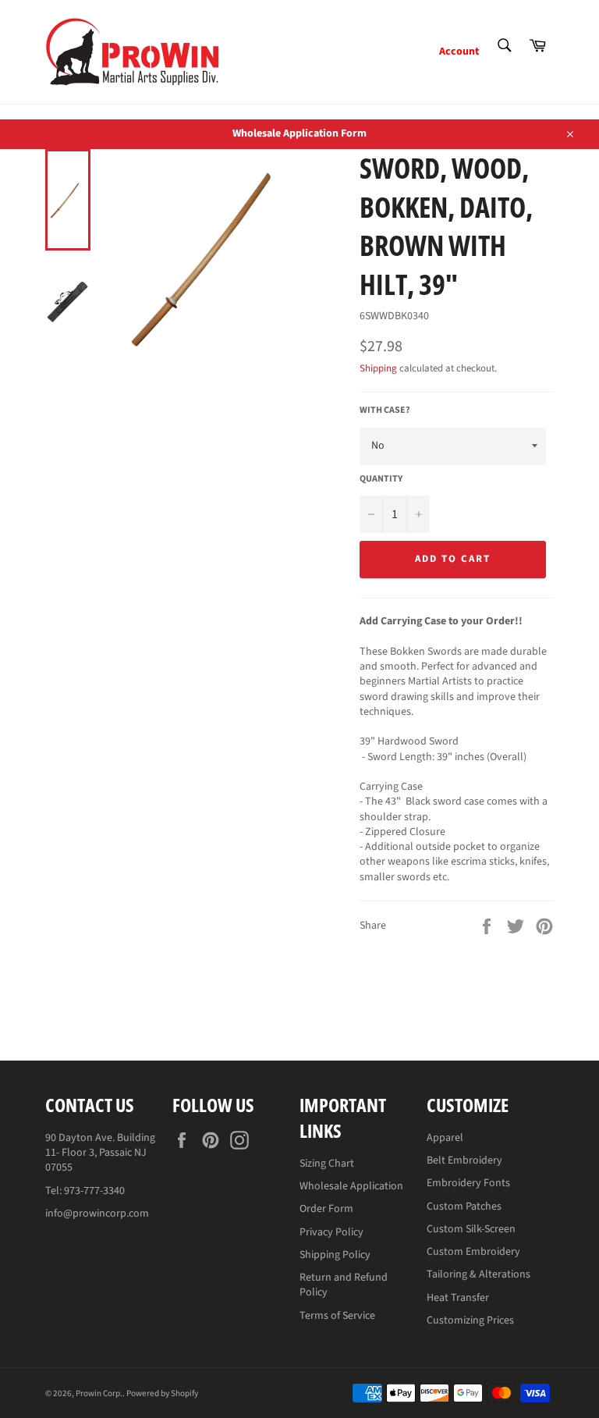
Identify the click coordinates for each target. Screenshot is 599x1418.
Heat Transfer (458, 1298)
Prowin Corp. (99, 1393)
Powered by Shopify (162, 1393)
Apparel (445, 1138)
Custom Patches (464, 1206)
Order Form (326, 1209)
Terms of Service (337, 1316)
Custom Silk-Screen (471, 1229)
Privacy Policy (331, 1232)
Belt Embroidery (464, 1160)
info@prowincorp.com (97, 1213)
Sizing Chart (327, 1163)
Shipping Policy (335, 1255)
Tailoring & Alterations (478, 1274)
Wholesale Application (351, 1186)
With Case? (385, 410)
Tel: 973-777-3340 (85, 1191)
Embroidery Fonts (468, 1183)
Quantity (381, 479)
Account (459, 51)
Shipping (378, 368)
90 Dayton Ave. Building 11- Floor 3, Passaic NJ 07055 (100, 1153)
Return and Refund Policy (344, 1285)
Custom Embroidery (473, 1252)
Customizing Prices (470, 1320)
